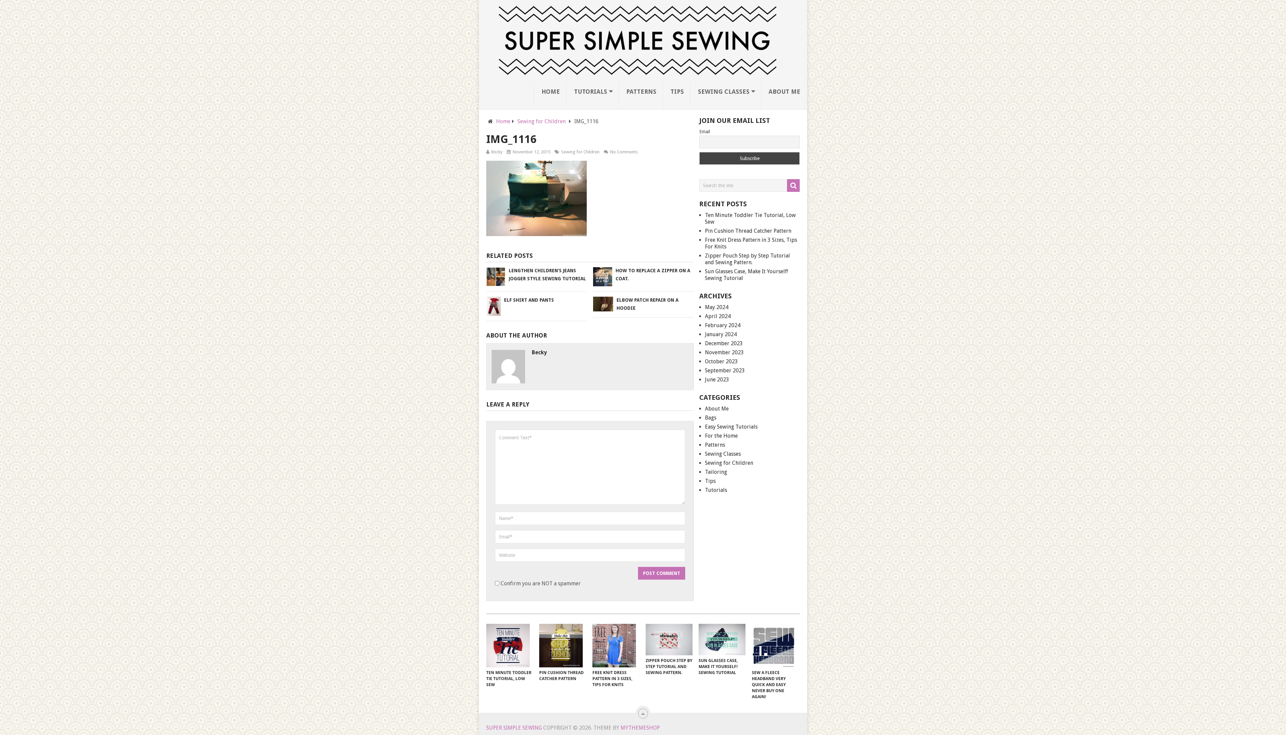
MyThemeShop (640, 728)
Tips (677, 91)
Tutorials (590, 91)
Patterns (641, 91)
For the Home (721, 436)
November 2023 (724, 352)
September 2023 (725, 370)
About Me (784, 91)
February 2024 (722, 325)
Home (551, 91)
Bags (710, 418)
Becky (496, 151)
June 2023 (717, 379)
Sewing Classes (723, 91)
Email (704, 131)
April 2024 (718, 316)
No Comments (624, 151)
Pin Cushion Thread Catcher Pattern (748, 231)
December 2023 (724, 343)
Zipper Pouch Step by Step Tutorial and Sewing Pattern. (747, 259)
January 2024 (721, 334)
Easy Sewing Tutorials (731, 427)
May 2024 (716, 307)
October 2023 (721, 361)
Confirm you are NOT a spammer (540, 583)
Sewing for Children (580, 151)
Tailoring (716, 472)
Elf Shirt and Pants (529, 300)
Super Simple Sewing (514, 728)
